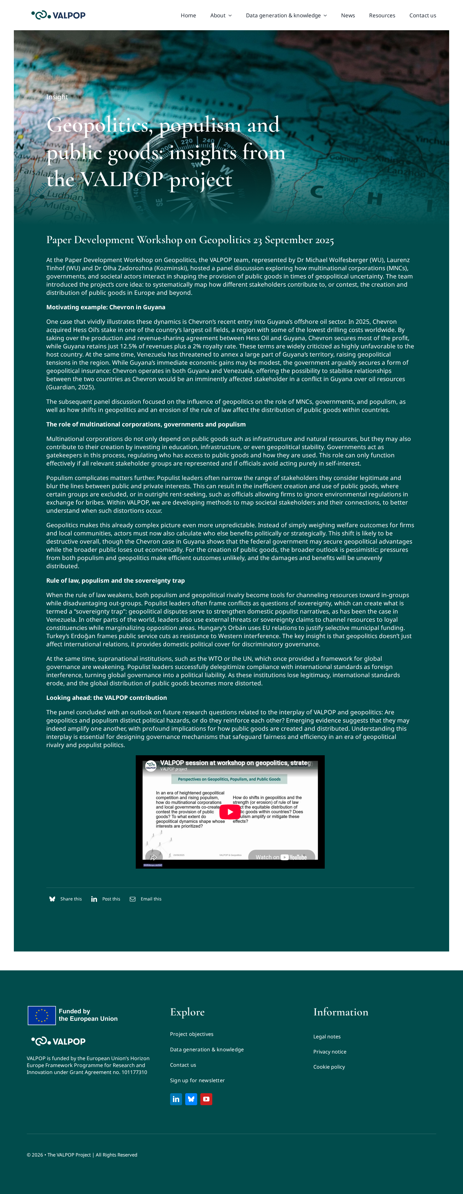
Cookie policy (329, 1066)
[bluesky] (191, 1099)
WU (377, 260)
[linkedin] (176, 1099)
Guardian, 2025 (70, 387)
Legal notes (327, 1036)
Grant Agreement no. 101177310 (108, 1072)
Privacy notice (329, 1051)
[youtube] (206, 1099)
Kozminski (170, 268)
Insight (57, 96)
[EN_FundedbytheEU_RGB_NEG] (74, 1008)
